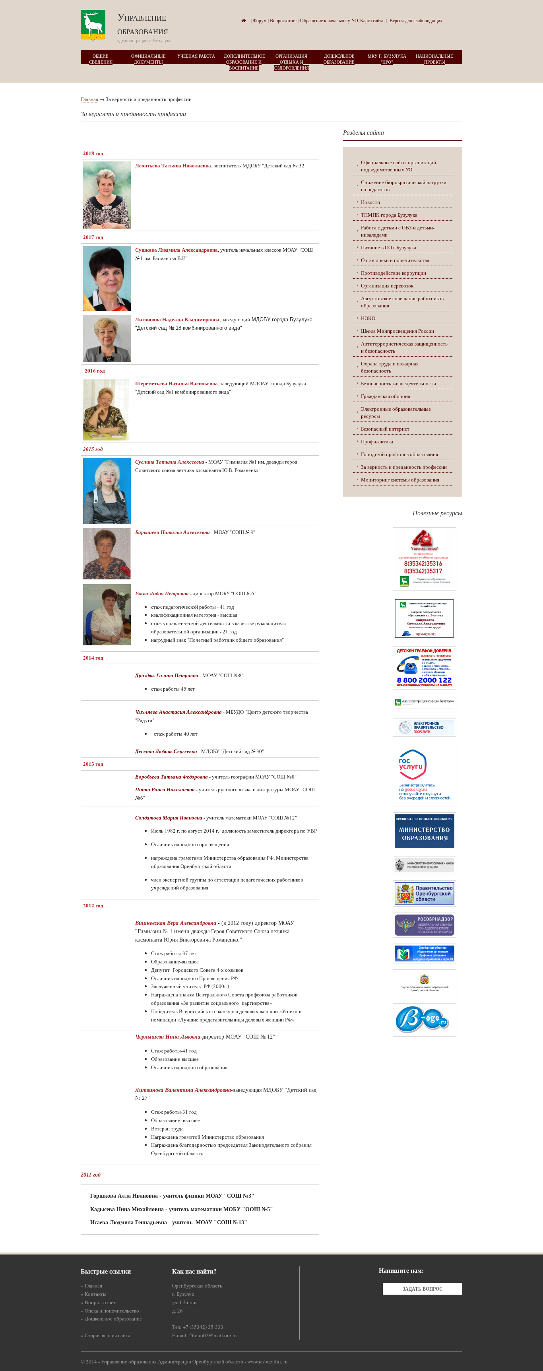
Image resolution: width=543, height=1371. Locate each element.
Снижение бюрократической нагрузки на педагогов (403, 186)
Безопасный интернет (385, 428)
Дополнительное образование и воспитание (244, 62)
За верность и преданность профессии (404, 466)
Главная (89, 99)
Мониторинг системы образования (400, 479)
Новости (370, 202)
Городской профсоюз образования (399, 454)
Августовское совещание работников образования (402, 302)
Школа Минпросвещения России (397, 330)
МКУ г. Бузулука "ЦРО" (387, 59)
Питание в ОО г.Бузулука (388, 247)
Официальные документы (148, 59)
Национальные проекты (434, 59)
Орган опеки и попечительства (395, 260)
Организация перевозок (387, 285)
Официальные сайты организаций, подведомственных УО (399, 166)
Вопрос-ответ (283, 20)
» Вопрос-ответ (98, 1302)
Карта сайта (371, 20)
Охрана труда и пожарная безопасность (390, 367)
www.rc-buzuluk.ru (267, 1361)
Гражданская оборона (385, 396)
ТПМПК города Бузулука (389, 214)
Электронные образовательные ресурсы (396, 412)
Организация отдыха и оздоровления (291, 62)
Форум (260, 20)
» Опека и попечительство (110, 1310)
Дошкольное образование (339, 59)
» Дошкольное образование (111, 1318)
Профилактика (377, 441)
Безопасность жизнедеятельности (398, 383)
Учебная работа (196, 56)
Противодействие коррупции (393, 272)
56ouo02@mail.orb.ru (213, 1335)
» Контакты (94, 1293)
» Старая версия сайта (105, 1335)
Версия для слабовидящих (416, 20)
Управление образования (142, 23)
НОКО (368, 318)
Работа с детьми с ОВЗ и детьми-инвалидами (397, 231)
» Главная (91, 1285)
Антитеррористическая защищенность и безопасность (404, 347)
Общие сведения (100, 59)
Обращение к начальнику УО (329, 20)
